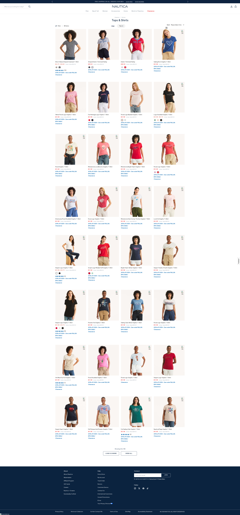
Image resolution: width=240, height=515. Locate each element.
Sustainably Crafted (70, 494)
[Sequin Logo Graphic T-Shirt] (70, 250)
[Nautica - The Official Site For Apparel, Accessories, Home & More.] (120, 6)
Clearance (150, 11)
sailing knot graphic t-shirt (162, 62)
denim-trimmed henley (128, 62)
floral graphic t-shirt (61, 167)
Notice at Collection (77, 511)
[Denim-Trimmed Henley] (136, 44)
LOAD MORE (111, 453)
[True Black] (161, 120)
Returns (100, 484)
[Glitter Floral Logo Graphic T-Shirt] (70, 97)
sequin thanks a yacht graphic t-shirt (165, 268)
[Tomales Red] (89, 120)
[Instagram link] (135, 488)
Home (126, 11)
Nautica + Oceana (69, 490)
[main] (120, 239)
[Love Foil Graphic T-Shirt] (169, 201)
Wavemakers (67, 477)
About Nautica (68, 474)
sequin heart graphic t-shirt (64, 429)
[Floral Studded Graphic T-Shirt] (103, 360)
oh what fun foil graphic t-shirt (65, 377)
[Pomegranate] (158, 120)
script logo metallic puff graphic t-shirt (100, 268)
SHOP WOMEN (131, 1)
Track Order (101, 481)
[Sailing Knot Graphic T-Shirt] (169, 44)
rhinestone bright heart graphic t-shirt (133, 167)
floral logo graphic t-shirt (162, 167)
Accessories (115, 11)
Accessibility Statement (145, 511)
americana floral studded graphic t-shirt (68, 219)
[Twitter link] (139, 488)
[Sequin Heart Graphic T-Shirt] (70, 411)
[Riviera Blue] (89, 67)
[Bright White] (56, 67)
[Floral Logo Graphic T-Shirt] (169, 149)
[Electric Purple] (155, 172)
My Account (101, 477)
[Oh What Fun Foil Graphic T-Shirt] (70, 360)
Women (105, 11)
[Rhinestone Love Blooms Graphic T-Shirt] (103, 149)
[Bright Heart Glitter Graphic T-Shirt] (136, 250)
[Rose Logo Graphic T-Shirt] (103, 201)
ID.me (99, 500)
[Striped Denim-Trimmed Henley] (103, 44)
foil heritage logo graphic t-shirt (98, 114)
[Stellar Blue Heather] (59, 67)
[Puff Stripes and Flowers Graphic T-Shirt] (103, 411)
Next (187, 1)
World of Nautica (137, 11)
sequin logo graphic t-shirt (64, 268)
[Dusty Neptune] (155, 120)
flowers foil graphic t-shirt (96, 322)
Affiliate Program (69, 481)
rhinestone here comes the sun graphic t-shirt (135, 219)
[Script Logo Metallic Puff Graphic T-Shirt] (103, 250)
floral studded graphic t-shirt (97, 377)
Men (87, 11)
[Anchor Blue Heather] (125, 120)
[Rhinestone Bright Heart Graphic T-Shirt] (136, 149)
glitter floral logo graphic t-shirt (65, 114)
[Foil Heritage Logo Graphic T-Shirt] (103, 97)
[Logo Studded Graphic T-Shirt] (169, 97)
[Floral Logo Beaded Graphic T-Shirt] (136, 97)
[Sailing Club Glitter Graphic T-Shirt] (136, 305)
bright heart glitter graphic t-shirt (131, 268)
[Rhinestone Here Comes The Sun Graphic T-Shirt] (136, 201)
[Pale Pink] (122, 120)
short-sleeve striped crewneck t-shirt (67, 62)
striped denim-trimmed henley (97, 62)
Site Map (127, 511)
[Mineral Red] (125, 67)
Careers (66, 487)
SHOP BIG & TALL (144, 1)
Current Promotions (104, 497)
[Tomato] (158, 172)
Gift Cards (67, 484)
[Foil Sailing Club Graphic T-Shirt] (136, 411)
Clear (112, 26)
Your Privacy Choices (104, 503)
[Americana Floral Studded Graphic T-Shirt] (70, 201)
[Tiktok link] (148, 488)
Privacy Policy (161, 479)
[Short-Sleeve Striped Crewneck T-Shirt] (70, 44)
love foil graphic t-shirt (161, 219)
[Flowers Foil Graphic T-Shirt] (103, 305)
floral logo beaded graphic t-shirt (131, 114)
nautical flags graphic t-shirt (163, 429)
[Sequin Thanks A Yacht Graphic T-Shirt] (169, 250)
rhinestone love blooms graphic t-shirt (100, 167)
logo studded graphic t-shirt (163, 114)
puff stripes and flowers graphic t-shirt (100, 429)
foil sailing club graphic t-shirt (130, 429)
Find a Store (101, 474)
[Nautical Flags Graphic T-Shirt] (169, 411)
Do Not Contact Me (96, 511)
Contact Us (101, 490)
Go (166, 27)
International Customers (105, 494)
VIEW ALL (128, 453)
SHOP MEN (121, 1)
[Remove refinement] (122, 26)
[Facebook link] (143, 488)
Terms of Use (152, 479)
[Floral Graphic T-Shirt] (70, 149)
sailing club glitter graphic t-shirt (131, 322)
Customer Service (103, 487)
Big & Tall (95, 11)
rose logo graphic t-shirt (96, 219)
